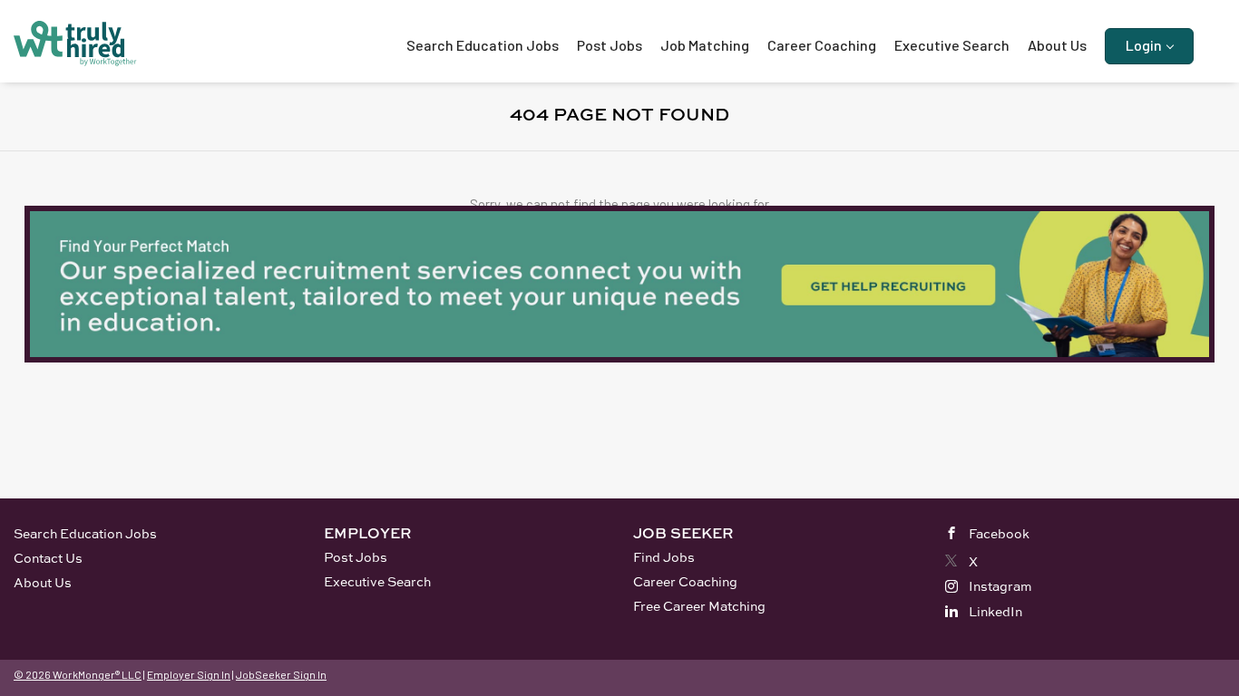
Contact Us (48, 557)
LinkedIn (995, 611)
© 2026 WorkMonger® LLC (77, 674)
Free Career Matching (699, 605)
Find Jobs (664, 557)
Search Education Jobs (85, 533)
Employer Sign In (188, 674)
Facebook (999, 533)
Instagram (1000, 585)
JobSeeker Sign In (281, 674)
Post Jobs (355, 557)
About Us (43, 582)
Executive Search (377, 581)
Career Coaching (685, 581)
